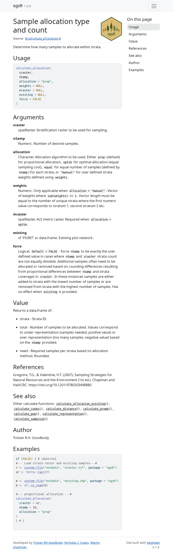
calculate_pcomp (95, 409)
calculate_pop (25, 414)
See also (135, 55)
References (138, 48)
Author (134, 62)
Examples (136, 70)
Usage (134, 27)
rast (41, 472)
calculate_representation (63, 414)
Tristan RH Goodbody (48, 543)
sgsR (17, 5)
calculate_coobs (26, 409)
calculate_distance (61, 409)
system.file (33, 467)
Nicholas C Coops (76, 543)
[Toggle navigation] (154, 6)
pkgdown (153, 543)
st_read (37, 485)
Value (133, 41)
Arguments (138, 34)
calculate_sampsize (29, 419)
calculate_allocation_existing (80, 404)
